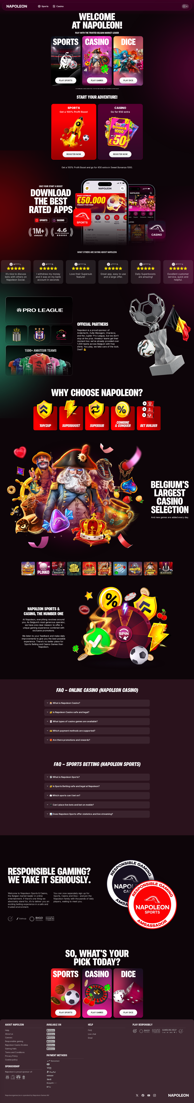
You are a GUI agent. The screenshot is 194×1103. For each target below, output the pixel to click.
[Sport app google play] (65, 1030)
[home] (16, 6)
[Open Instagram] (154, 1095)
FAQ (90, 1030)
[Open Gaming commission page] (156, 1031)
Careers (8, 1037)
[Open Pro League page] (18, 1077)
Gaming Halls (10, 1049)
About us (9, 1034)
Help (7, 1030)
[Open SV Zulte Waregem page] (13, 1077)
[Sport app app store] (65, 1041)
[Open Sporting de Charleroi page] (24, 1077)
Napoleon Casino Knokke (16, 1045)
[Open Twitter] (137, 1095)
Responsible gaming (14, 1041)
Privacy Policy (11, 1056)
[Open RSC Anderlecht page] (7, 1077)
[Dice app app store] (65, 1048)
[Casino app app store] (65, 1045)
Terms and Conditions (15, 1052)
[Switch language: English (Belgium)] (185, 6)
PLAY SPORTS (65, 80)
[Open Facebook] (143, 1095)
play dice (128, 80)
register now (74, 154)
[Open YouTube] (148, 1095)
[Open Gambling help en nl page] (169, 1031)
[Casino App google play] (65, 1034)
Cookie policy (11, 1060)
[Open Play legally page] (181, 1031)
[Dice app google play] (65, 1037)
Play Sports (65, 1012)
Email (90, 1038)
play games (97, 80)
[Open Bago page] (144, 1031)
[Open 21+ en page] (135, 1031)
